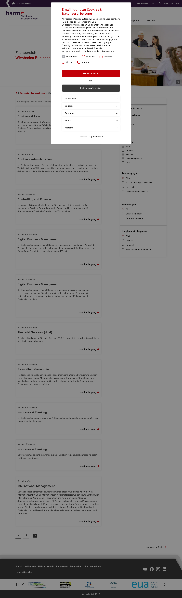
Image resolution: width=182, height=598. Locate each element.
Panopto (108, 56)
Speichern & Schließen (91, 88)
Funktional (71, 56)
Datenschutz (84, 136)
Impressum (98, 136)
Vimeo (69, 62)
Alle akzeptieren (91, 73)
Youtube (90, 56)
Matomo (86, 62)
